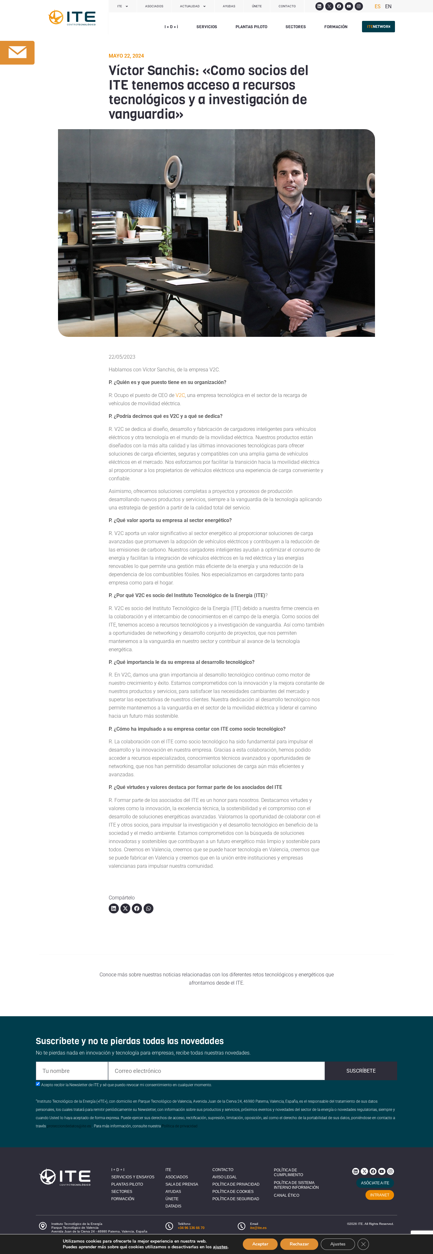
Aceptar (260, 1244)
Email (254, 1224)
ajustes (220, 1247)
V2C (179, 395)
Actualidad (190, 6)
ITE (119, 6)
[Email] (241, 1226)
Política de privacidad (179, 1126)
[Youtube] (349, 6)
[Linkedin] (319, 6)
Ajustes (338, 1244)
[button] (171, 26)
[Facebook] (339, 6)
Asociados (154, 6)
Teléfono (184, 1224)
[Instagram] (359, 6)
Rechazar (299, 1244)
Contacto (287, 6)
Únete (257, 6)
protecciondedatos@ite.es (69, 1126)
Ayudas (229, 6)
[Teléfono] (169, 1226)
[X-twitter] (364, 1171)
